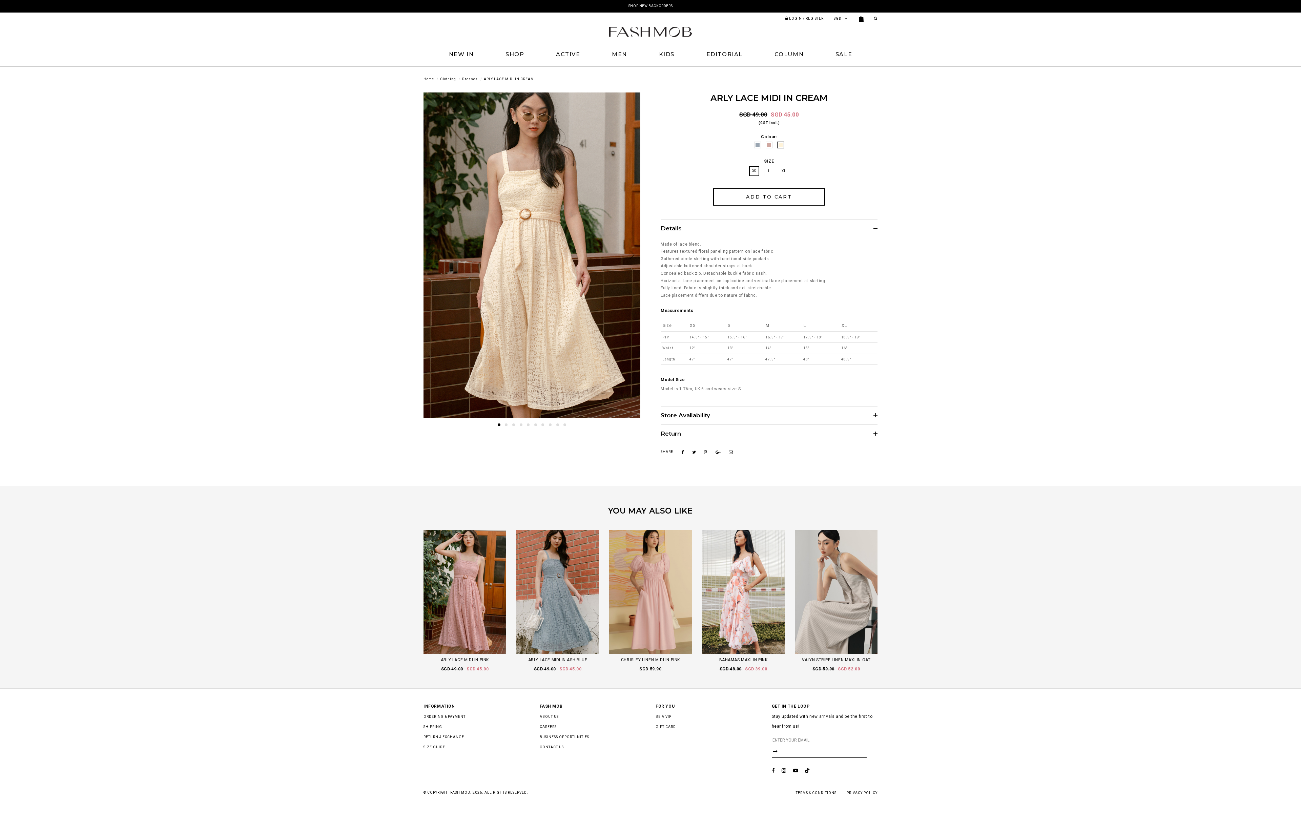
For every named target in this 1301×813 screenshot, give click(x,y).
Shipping (433, 727)
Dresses (470, 79)
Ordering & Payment (445, 716)
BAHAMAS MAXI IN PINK (743, 660)
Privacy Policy (862, 793)
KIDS (667, 54)
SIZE (769, 161)
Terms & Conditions (816, 793)
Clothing (448, 79)
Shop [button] (514, 54)
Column (789, 54)
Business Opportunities (564, 737)
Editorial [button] (724, 54)
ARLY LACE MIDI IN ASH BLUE (557, 660)
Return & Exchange (444, 737)
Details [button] (671, 228)
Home (429, 79)
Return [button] (671, 434)
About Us (549, 716)
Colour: (769, 136)
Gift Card (666, 727)
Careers (548, 727)
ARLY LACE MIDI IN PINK (465, 660)
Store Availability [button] (685, 415)
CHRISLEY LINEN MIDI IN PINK (650, 660)
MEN (619, 54)
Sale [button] (843, 54)
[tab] (769, 228)
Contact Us (552, 747)
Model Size (673, 379)
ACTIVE (568, 54)
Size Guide (434, 747)
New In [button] (461, 54)
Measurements (677, 310)
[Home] (650, 31)
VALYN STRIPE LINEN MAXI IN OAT (836, 660)
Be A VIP (664, 716)
